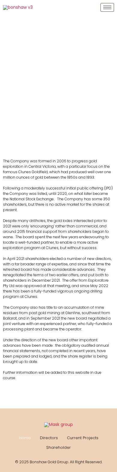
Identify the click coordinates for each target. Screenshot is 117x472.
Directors (49, 438)
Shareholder (58, 447)
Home (25, 438)
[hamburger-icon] (107, 7)
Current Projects (82, 438)
